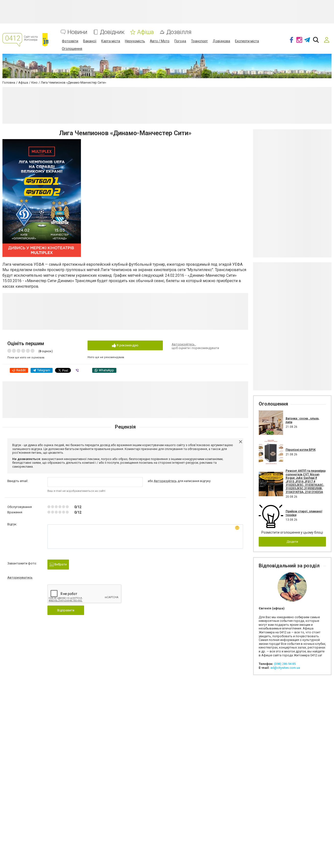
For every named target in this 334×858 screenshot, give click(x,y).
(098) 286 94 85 (285, 664)
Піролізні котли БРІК (301, 449)
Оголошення (72, 49)
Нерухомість (135, 41)
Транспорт (199, 41)
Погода (180, 41)
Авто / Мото (159, 41)
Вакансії (89, 41)
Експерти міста (247, 41)
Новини (77, 32)
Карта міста (110, 41)
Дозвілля (179, 32)
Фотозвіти (70, 41)
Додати (292, 541)
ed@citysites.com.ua (285, 668)
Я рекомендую (127, 345)
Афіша (145, 32)
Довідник (112, 32)
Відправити (65, 610)
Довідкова (221, 41)
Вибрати (60, 564)
